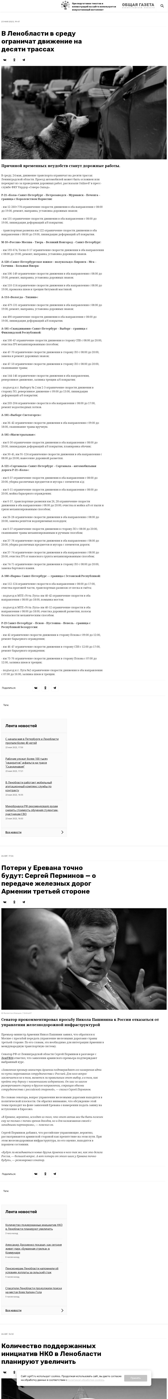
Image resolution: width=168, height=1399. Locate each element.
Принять (136, 1378)
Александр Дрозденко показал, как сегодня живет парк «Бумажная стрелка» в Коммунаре (33, 1248)
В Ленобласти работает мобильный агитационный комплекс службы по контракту (28, 786)
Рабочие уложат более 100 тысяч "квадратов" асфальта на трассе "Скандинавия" (26, 762)
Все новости (13, 832)
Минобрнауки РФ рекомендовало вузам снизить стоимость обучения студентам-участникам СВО (31, 810)
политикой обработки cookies (86, 1379)
